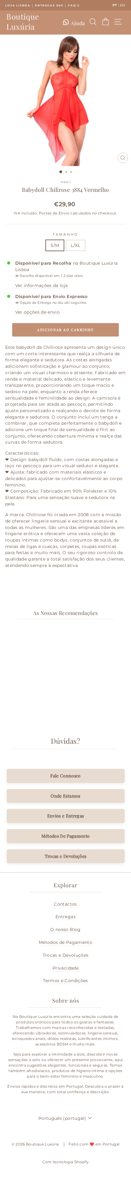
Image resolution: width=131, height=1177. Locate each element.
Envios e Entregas (65, 816)
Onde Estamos (65, 796)
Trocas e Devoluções (66, 856)
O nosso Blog (65, 929)
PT (114, 5)
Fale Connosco (65, 776)
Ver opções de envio (37, 312)
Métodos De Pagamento (65, 836)
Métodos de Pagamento (65, 942)
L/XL (75, 245)
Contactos (65, 904)
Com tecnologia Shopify (65, 1162)
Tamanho (65, 234)
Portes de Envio (54, 213)
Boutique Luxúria (22, 21)
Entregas (65, 916)
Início (65, 182)
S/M (55, 245)
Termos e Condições (65, 980)
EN (122, 5)
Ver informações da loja (41, 285)
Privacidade (65, 968)
